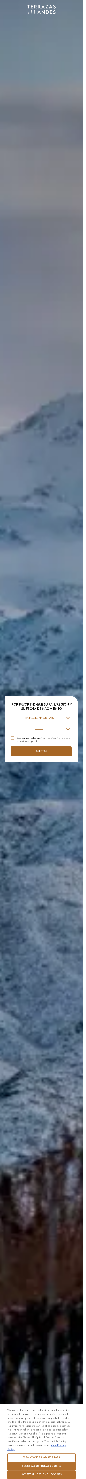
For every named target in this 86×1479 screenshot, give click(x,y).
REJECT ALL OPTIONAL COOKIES (41, 1466)
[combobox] (41, 718)
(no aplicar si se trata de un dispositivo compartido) (44, 740)
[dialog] (41, 739)
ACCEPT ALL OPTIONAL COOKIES (41, 1474)
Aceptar (41, 750)
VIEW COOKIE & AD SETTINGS (41, 1457)
